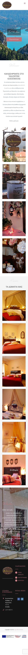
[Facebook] (18, 599)
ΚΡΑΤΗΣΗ (21, 580)
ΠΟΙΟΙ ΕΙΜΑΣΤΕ (21, 573)
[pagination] (10, 543)
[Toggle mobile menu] (25, 3)
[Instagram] (22, 599)
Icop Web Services (18, 629)
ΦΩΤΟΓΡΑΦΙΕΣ (22, 577)
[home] (7, 567)
